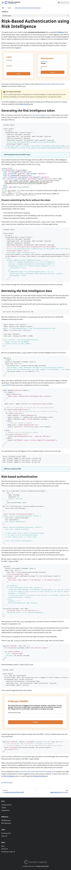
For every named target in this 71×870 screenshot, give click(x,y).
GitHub (3, 849)
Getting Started (6, 805)
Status (3, 836)
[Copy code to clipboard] (67, 124)
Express (23, 43)
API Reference (6, 820)
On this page (7, 16)
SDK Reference (6, 823)
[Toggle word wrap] (64, 124)
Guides (3, 808)
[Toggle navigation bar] (2, 2)
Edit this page (8, 783)
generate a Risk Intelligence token (40, 115)
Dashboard (5, 833)
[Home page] (3, 8)
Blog (2, 846)
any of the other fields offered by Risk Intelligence (36, 771)
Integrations (5, 810)
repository (47, 84)
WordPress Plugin (7, 852)
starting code (58, 84)
